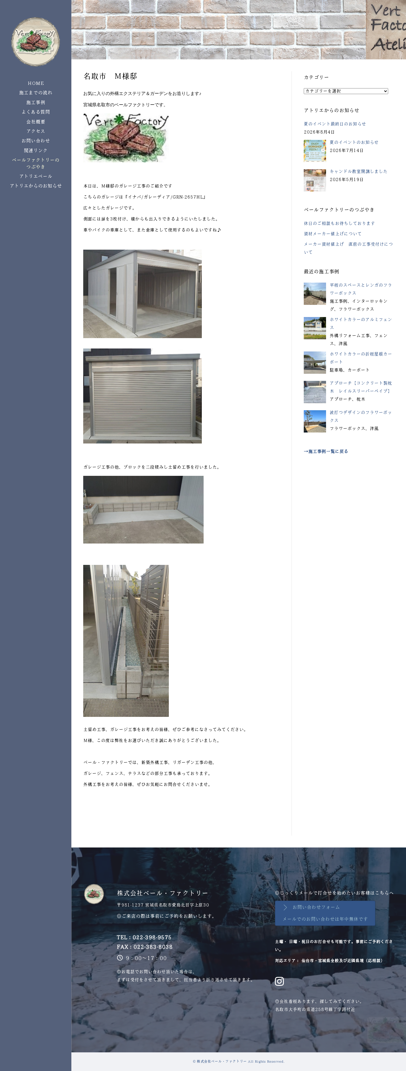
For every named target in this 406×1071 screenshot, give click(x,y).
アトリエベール (35, 176)
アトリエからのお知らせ (36, 185)
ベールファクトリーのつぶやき (35, 163)
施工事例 (35, 102)
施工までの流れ (35, 92)
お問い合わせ (35, 140)
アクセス (35, 131)
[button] (325, 913)
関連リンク (36, 150)
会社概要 (35, 121)
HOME (36, 83)
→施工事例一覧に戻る (326, 451)
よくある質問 (35, 112)
